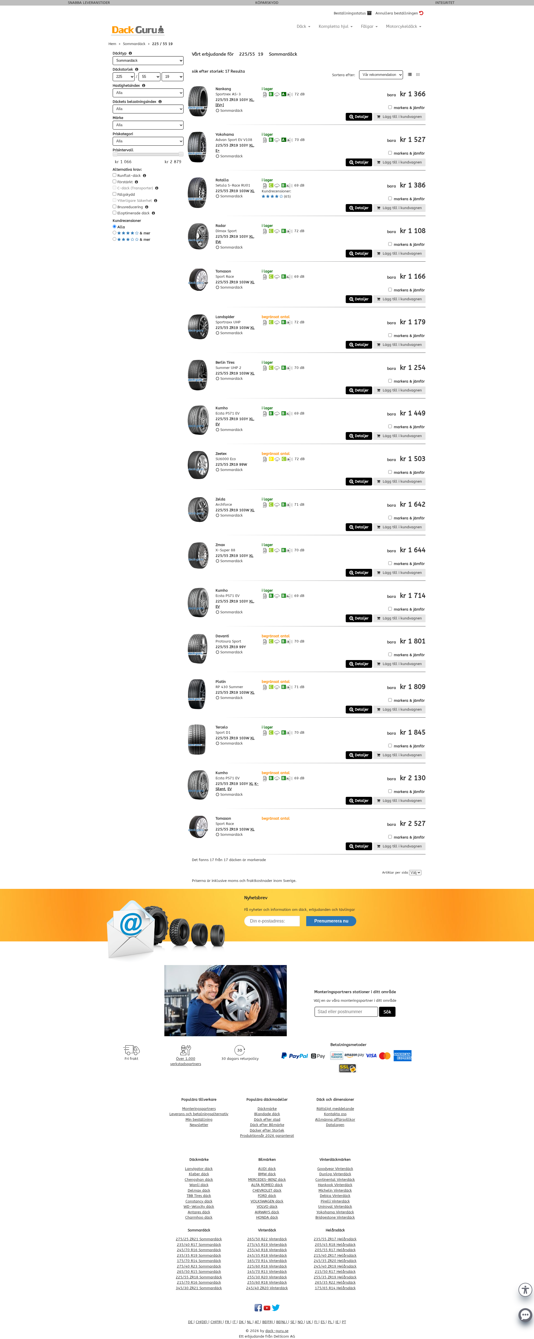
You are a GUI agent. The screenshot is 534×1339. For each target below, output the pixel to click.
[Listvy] (409, 74)
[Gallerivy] (417, 74)
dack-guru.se (276, 1331)
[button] (525, 1289)
